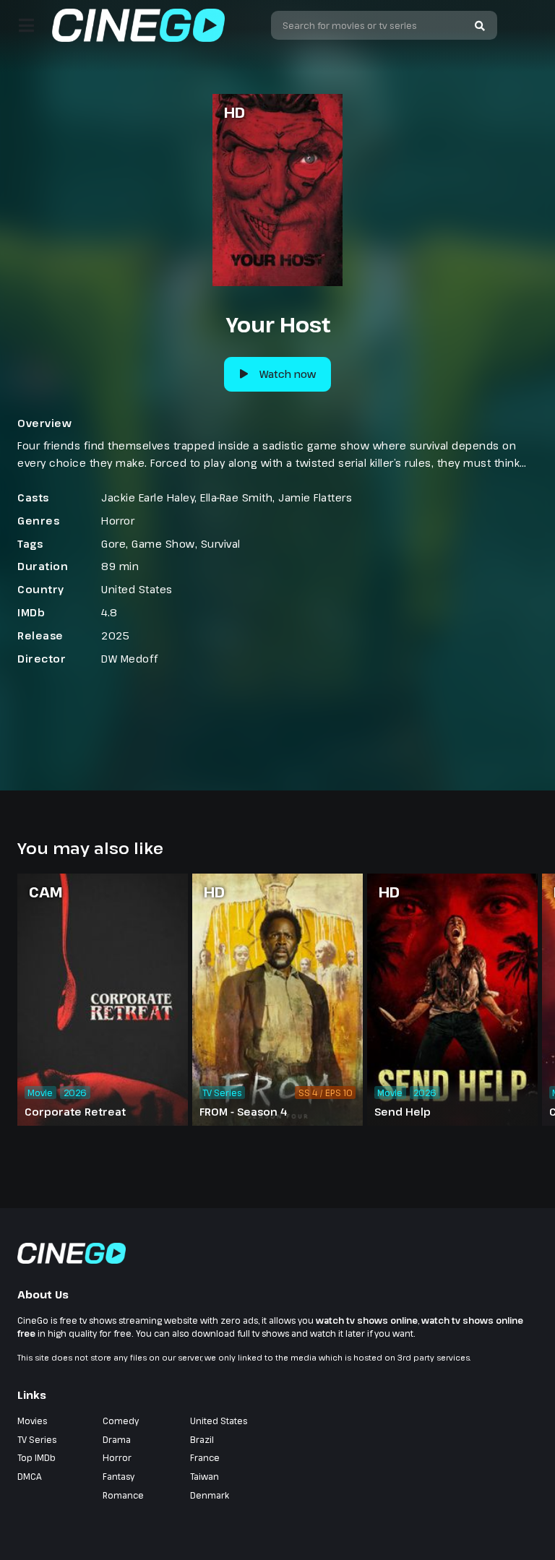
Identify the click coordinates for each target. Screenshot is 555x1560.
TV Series (36, 1439)
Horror (117, 520)
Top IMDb (36, 1457)
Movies (32, 1420)
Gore (113, 544)
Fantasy (118, 1476)
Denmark (209, 1495)
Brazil (202, 1439)
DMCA (29, 1476)
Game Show (163, 544)
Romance (123, 1495)
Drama (117, 1439)
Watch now (287, 374)
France (205, 1457)
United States (137, 589)
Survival (221, 544)
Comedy (121, 1420)
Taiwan (204, 1476)
